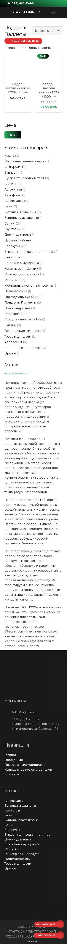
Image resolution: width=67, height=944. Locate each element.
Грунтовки (12, 229)
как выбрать (21, 373)
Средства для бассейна (22, 319)
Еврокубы (12, 246)
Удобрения (13, 342)
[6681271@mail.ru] (8, 712)
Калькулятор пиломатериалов (28, 769)
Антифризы (13, 167)
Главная (10, 48)
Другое (10, 353)
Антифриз (12, 195)
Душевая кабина (17, 240)
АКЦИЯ (10, 184)
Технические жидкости (23, 331)
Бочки (9, 223)
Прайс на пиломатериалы (24, 765)
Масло (9, 155)
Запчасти (11, 172)
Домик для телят (17, 234)
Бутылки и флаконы (20, 212)
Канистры (12, 257)
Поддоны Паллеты (20, 302)
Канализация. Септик (21, 268)
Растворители (15, 314)
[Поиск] (62, 12)
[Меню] (53, 12)
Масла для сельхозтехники (25, 161)
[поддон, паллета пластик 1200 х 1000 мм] (49, 65)
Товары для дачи (17, 336)
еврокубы (9, 373)
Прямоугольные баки (21, 297)
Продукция (13, 760)
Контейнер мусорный (21, 263)
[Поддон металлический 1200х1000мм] (18, 65)
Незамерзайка (15, 291)
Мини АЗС (12, 280)
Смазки (10, 325)
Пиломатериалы (17, 308)
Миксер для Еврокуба (21, 274)
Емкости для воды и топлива (27, 252)
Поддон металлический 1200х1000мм (18, 88)
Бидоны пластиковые (21, 218)
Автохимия (13, 189)
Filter (13, 134)
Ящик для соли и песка (23, 348)
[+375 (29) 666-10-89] (8, 719)
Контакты (11, 774)
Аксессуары (13, 201)
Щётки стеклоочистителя (24, 178)
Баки (8, 206)
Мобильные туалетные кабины (28, 285)
